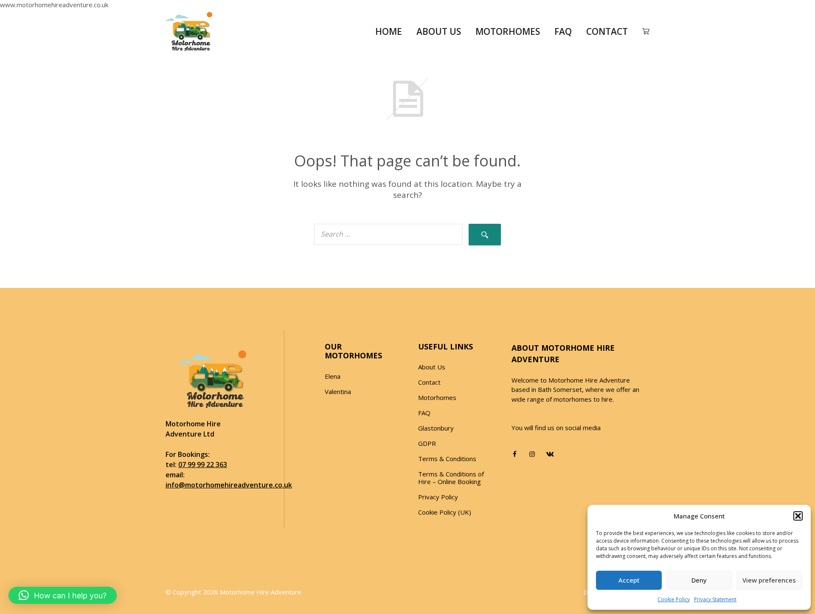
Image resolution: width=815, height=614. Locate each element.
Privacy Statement (715, 599)
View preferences (769, 580)
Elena (332, 376)
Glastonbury (436, 428)
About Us (438, 31)
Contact (607, 31)
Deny (699, 580)
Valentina (338, 391)
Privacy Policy (438, 497)
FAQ (563, 31)
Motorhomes (507, 31)
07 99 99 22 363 (202, 464)
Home (388, 31)
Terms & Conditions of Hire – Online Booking (451, 478)
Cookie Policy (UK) (444, 512)
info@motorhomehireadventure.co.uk (229, 485)
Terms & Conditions (447, 458)
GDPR (427, 443)
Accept (629, 580)
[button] (798, 516)
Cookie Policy (674, 599)
